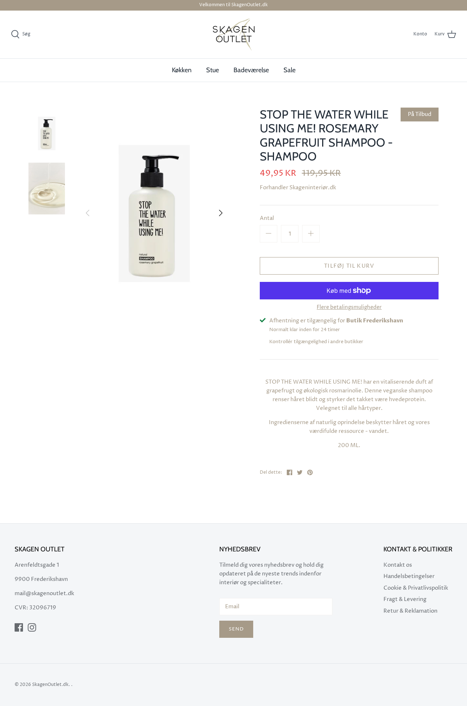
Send (236, 629)
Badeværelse (251, 70)
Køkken (182, 70)
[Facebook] (19, 627)
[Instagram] (32, 627)
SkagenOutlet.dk (50, 685)
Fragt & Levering (405, 599)
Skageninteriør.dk (312, 187)
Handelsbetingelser (409, 576)
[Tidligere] (88, 213)
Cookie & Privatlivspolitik (415, 588)
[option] (154, 213)
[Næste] (221, 213)
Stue (212, 70)
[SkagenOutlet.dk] (233, 34)
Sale (289, 70)
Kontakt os (397, 565)
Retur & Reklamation (410, 611)
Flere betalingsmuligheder (349, 307)
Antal (267, 218)
